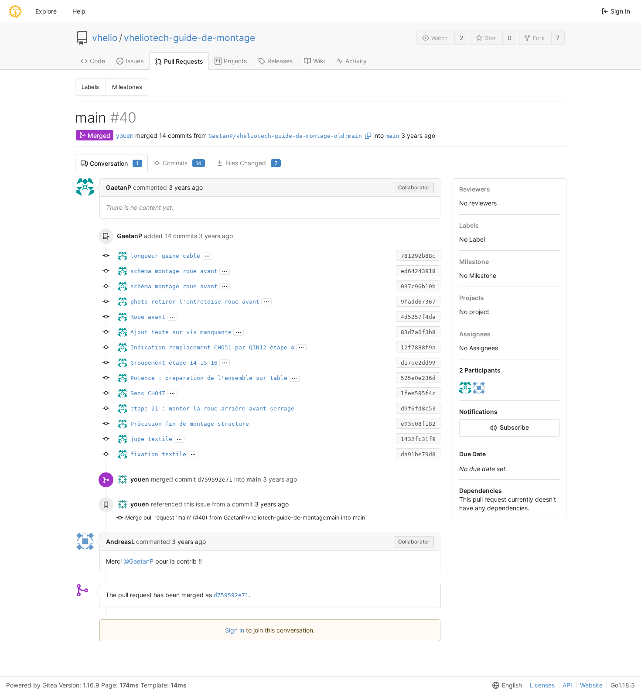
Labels (90, 86)
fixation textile (158, 454)
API (567, 685)
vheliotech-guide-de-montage (189, 38)
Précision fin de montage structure (189, 424)
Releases (280, 61)
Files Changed (251, 163)
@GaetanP (138, 561)
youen (124, 135)
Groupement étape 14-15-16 (174, 362)
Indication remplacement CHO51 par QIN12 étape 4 (212, 347)
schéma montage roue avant (174, 271)
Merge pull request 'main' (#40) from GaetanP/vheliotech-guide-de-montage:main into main (245, 517)
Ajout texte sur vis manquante (181, 332)
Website (591, 685)
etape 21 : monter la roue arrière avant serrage (212, 408)
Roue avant (147, 317)
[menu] (505, 685)
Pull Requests (183, 61)
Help (78, 11)
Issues (134, 61)
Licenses (542, 685)
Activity (356, 61)
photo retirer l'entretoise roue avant (194, 301)
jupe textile (151, 439)
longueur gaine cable (165, 256)
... (207, 255)
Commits (182, 163)
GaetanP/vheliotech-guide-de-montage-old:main (285, 136)
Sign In (620, 11)
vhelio (105, 38)
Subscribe (514, 427)
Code (97, 61)
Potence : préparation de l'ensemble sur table (208, 378)
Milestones (127, 86)
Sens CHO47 (147, 393)
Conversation (114, 163)
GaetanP (118, 187)
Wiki (319, 61)
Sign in (234, 630)
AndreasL (121, 541)
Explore (46, 11)
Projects (235, 61)
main (392, 136)
